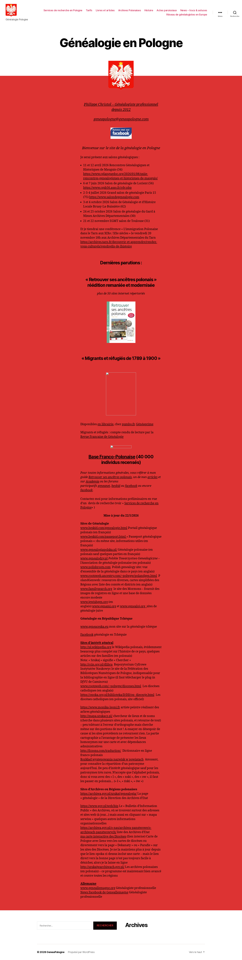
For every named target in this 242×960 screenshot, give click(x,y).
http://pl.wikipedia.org (95, 647)
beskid (115, 486)
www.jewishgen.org (94, 602)
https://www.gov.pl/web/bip (99, 806)
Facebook (86, 635)
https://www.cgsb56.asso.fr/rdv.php (107, 188)
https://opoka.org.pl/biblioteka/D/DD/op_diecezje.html (117, 695)
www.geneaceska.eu (94, 627)
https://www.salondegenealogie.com (114, 197)
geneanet (104, 486)
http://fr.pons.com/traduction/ (100, 751)
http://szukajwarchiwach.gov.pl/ (102, 867)
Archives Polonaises (129, 10)
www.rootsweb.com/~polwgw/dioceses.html (110, 686)
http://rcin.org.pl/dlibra (96, 664)
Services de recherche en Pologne (63, 10)
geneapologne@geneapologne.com (121, 119)
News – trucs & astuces (193, 10)
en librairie (105, 424)
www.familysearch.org (96, 589)
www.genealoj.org (133, 606)
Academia (92, 481)
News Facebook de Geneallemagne (104, 892)
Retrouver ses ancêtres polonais (110, 477)
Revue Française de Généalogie (102, 437)
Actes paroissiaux (167, 10)
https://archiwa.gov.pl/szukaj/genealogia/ (108, 794)
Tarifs (89, 10)
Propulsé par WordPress (81, 952)
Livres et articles (105, 10)
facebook (131, 486)
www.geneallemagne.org (97, 888)
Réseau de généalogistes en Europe (186, 14)
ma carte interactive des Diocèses (103, 836)
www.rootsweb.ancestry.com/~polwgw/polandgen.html (118, 576)
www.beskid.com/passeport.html (103, 537)
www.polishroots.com (95, 567)
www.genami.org (104, 606)
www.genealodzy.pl (94, 558)
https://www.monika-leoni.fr (100, 707)
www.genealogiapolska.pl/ (98, 550)
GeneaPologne (55, 952)
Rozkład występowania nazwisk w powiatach (112, 759)
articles (152, 477)
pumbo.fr (128, 424)
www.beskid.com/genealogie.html (103, 528)
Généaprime (144, 424)
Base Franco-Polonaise (112, 456)
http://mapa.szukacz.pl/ (96, 716)
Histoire (148, 10)
